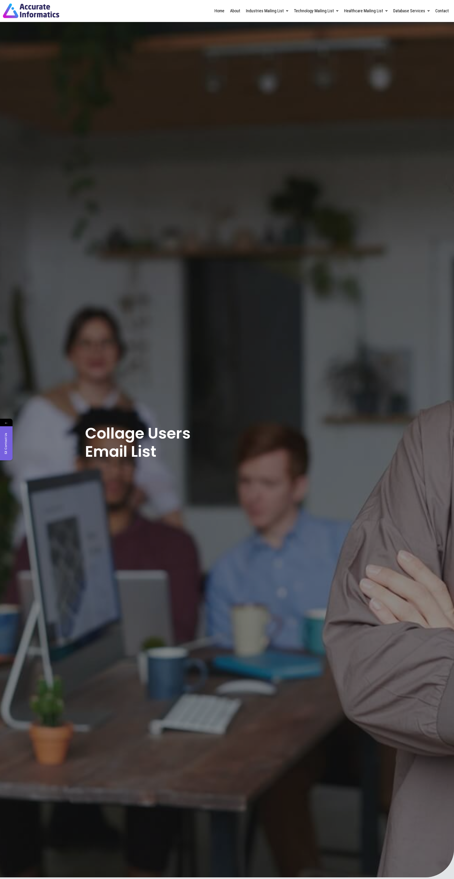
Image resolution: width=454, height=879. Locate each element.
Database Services (409, 10)
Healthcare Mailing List (363, 10)
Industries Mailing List (265, 10)
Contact (442, 10)
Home (219, 10)
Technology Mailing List (314, 10)
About (235, 10)
